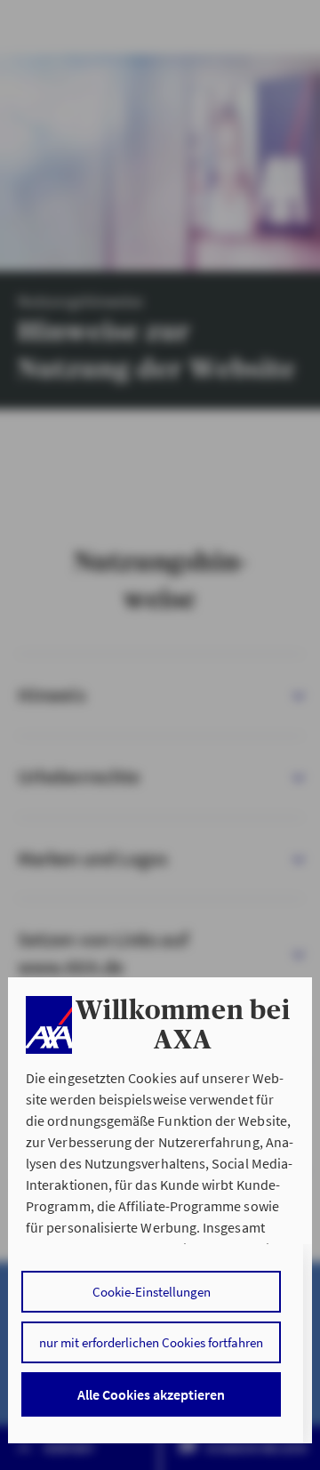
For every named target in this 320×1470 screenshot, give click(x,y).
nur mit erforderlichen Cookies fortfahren (151, 1342)
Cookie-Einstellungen (151, 1291)
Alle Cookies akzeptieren (151, 1394)
